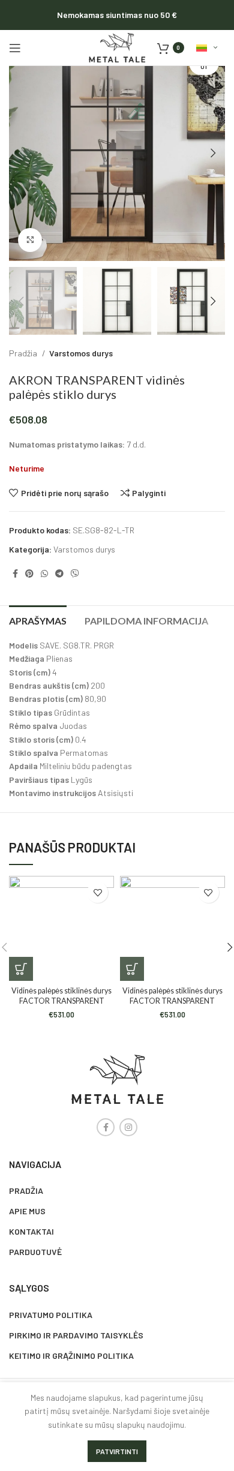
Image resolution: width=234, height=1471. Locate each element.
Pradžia (24, 353)
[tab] (38, 619)
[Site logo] (117, 46)
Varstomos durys (81, 353)
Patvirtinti (117, 1451)
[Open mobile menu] (15, 48)
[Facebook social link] (15, 573)
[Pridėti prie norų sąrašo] (97, 892)
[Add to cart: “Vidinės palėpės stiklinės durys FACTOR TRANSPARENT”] (21, 969)
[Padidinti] (30, 240)
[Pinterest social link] (29, 573)
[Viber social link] (75, 573)
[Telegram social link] (59, 573)
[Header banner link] (117, 15)
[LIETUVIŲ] (206, 48)
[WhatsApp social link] (44, 573)
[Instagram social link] (128, 1127)
